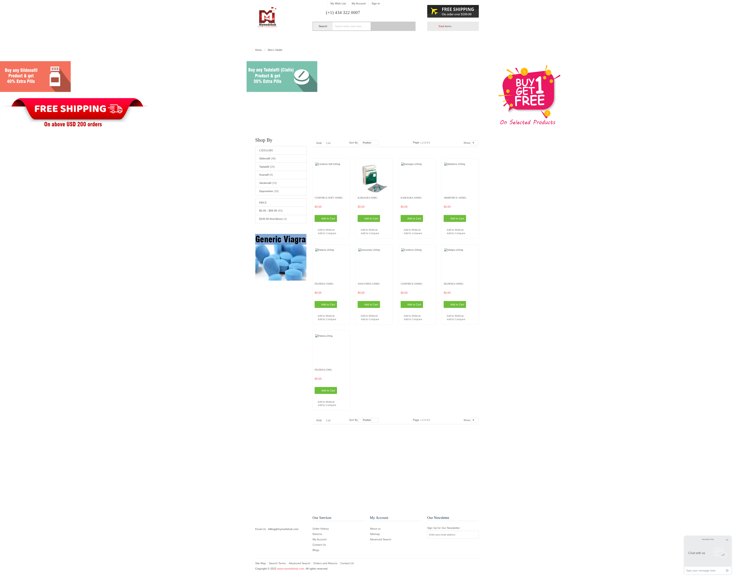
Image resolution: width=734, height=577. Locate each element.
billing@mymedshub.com (283, 529)
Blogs (316, 550)
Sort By (353, 142)
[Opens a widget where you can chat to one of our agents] (708, 555)
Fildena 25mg (323, 369)
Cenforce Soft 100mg (329, 197)
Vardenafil (268, 182)
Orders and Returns (325, 563)
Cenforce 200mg (411, 283)
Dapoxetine (269, 191)
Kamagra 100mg (411, 197)
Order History (321, 528)
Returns (317, 534)
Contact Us (319, 544)
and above (273, 218)
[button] (331, 228)
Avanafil (266, 174)
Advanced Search (380, 539)
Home (258, 50)
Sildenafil (267, 158)
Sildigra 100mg (453, 283)
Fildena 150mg (324, 283)
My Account (359, 3)
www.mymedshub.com (290, 568)
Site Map (260, 563)
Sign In (376, 3)
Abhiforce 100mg (455, 197)
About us (375, 528)
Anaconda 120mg (369, 283)
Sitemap (375, 534)
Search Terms (277, 563)
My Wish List (338, 3)
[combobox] (352, 26)
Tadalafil (267, 166)
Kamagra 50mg (367, 197)
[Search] (405, 26)
